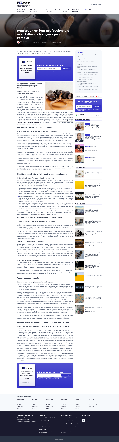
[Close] (84, 210)
